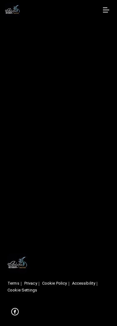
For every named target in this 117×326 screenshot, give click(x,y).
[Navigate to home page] (52, 10)
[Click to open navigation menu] (106, 10)
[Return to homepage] (17, 263)
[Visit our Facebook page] (14, 311)
